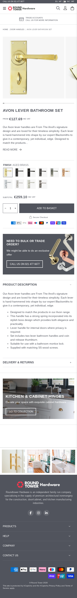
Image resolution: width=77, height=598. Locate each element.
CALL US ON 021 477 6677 (13, 1)
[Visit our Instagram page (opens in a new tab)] (38, 513)
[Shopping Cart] (72, 8)
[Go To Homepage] (38, 484)
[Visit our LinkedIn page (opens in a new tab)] (46, 513)
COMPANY (9, 545)
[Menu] (4, 8)
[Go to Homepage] (21, 8)
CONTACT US (10, 555)
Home (5, 29)
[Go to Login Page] (65, 8)
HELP (6, 536)
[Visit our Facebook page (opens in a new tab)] (31, 513)
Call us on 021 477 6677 (25, 264)
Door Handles (17, 29)
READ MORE (10, 149)
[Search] (58, 8)
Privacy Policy (55, 586)
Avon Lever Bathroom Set (39, 29)
